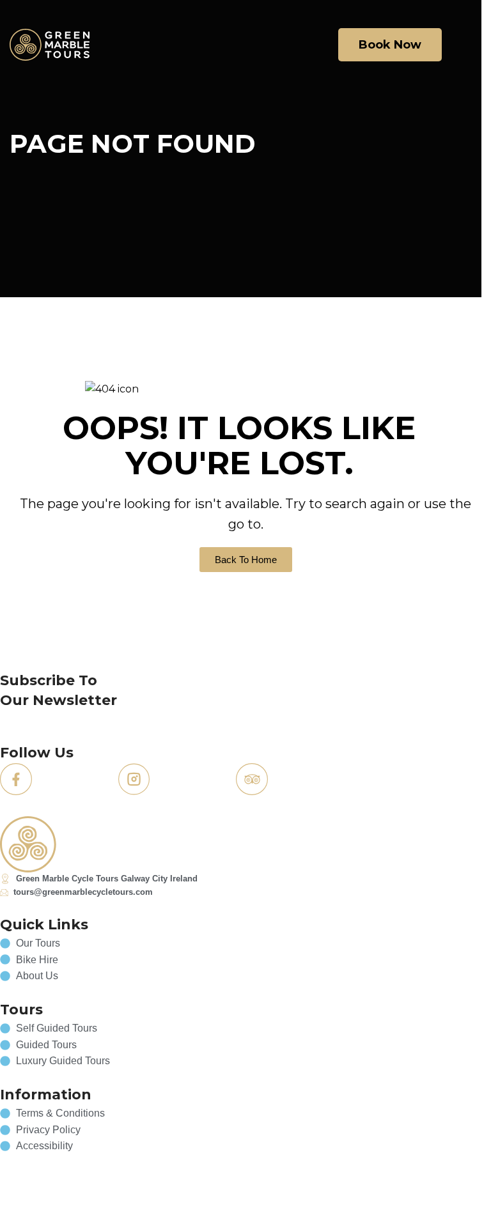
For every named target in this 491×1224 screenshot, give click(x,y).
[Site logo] (50, 44)
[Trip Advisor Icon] (252, 779)
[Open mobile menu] (468, 45)
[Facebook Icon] (16, 779)
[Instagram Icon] (134, 779)
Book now (390, 45)
